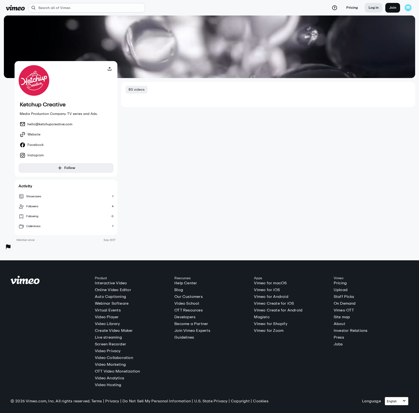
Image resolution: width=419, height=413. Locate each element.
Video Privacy (108, 351)
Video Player (107, 317)
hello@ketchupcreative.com (50, 124)
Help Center (185, 283)
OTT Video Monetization (117, 371)
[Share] (109, 69)
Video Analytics (109, 378)
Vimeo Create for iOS (274, 303)
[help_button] (334, 8)
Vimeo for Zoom (268, 330)
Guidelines (184, 337)
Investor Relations (351, 330)
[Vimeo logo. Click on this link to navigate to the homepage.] (50, 281)
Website (33, 134)
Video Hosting (108, 384)
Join (392, 7)
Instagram (35, 155)
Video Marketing (110, 364)
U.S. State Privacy (211, 401)
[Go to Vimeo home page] (15, 7)
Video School (186, 303)
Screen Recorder (110, 344)
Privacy (112, 401)
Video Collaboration (114, 357)
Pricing (352, 7)
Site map (342, 317)
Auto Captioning (110, 296)
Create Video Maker (114, 330)
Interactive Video (111, 283)
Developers (184, 317)
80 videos (137, 89)
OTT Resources (188, 310)
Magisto (261, 317)
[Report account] (8, 247)
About (339, 323)
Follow (69, 168)
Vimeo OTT (344, 310)
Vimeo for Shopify (270, 323)
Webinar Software (112, 303)
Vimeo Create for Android (278, 310)
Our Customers (188, 296)
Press (339, 337)
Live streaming (108, 337)
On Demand (345, 303)
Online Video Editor (113, 289)
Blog (178, 289)
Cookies (260, 401)
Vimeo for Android (271, 296)
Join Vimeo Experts (192, 330)
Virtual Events (108, 310)
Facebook (35, 145)
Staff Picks (344, 296)
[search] (87, 8)
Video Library (107, 323)
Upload (340, 289)
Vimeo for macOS (270, 283)
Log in (374, 7)
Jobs (338, 344)
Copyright (240, 401)
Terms (96, 401)
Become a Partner (191, 323)
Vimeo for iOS (267, 289)
